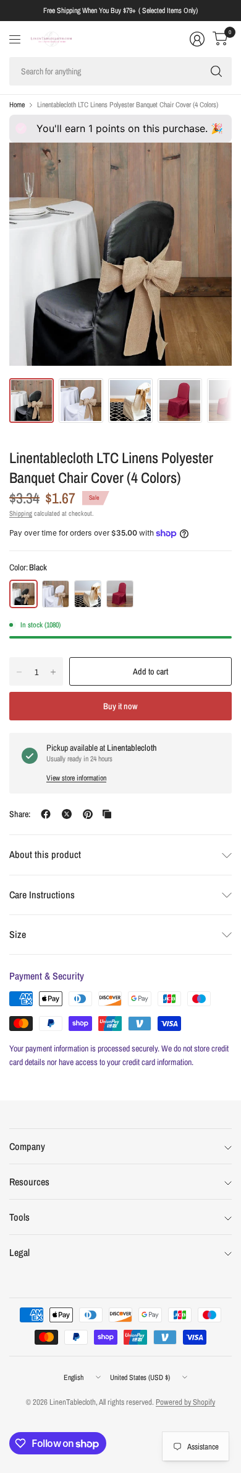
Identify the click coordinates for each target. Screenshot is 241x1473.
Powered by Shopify (185, 1402)
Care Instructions (42, 894)
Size (17, 934)
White (56, 594)
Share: (19, 814)
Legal (19, 1252)
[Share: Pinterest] (88, 814)
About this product (45, 854)
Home (17, 104)
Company (27, 1146)
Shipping (20, 513)
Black (23, 594)
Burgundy (120, 594)
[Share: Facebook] (46, 814)
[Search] (216, 71)
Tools (19, 1217)
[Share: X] (67, 814)
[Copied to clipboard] (107, 814)
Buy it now (120, 706)
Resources (29, 1181)
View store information (76, 778)
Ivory (88, 594)
